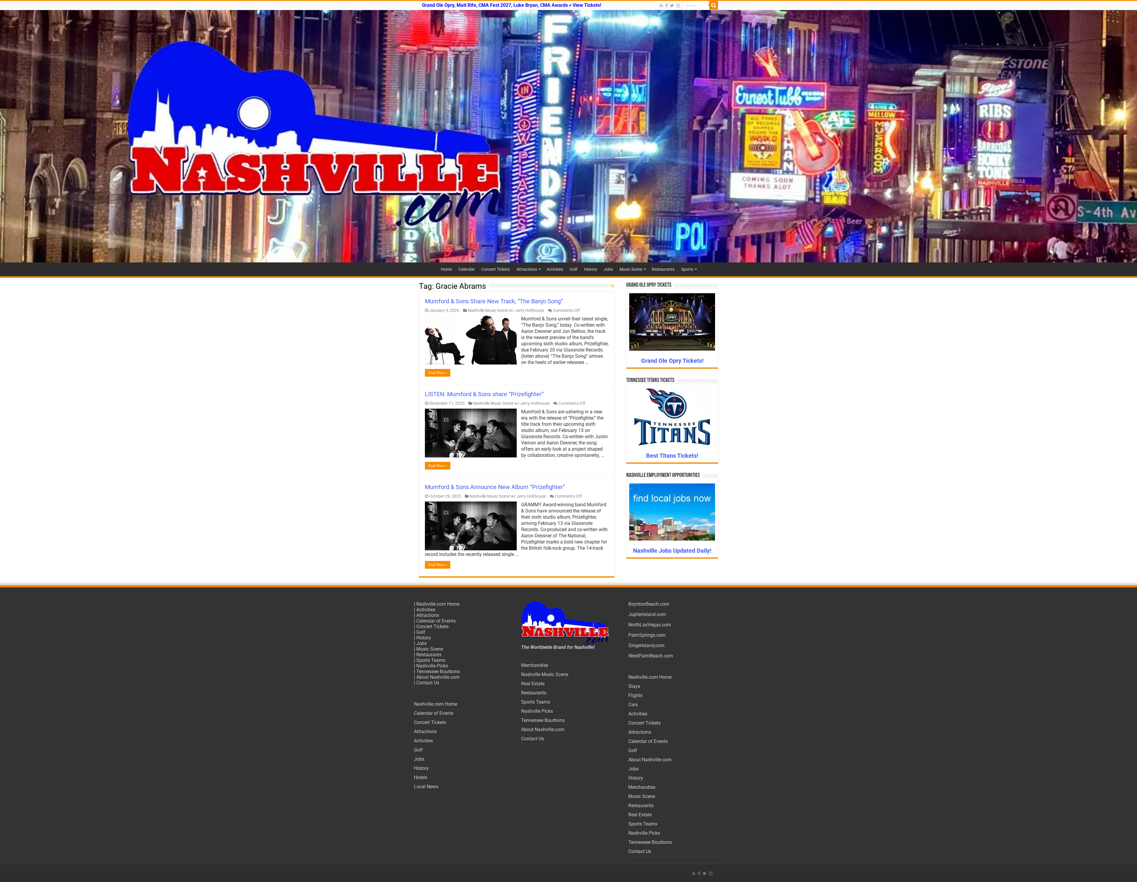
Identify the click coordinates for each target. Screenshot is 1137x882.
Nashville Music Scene (544, 674)
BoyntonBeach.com (648, 604)
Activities (555, 269)
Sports (687, 269)
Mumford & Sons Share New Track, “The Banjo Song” (494, 301)
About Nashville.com (438, 677)
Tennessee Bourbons (438, 671)
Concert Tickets (495, 269)
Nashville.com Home (438, 604)
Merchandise (534, 665)
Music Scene (630, 269)
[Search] (713, 5)
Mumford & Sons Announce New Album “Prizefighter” (495, 487)
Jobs (608, 269)
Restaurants (663, 269)
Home (446, 269)
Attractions (526, 269)
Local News (426, 786)
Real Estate (533, 683)
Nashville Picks (432, 666)
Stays (634, 686)
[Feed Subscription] (612, 285)
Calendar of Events (436, 621)
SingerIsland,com (646, 645)
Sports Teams (430, 660)
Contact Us (427, 683)
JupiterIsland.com (647, 614)
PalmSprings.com (647, 635)
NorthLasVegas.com (649, 625)
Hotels (420, 777)
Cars (633, 704)
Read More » (437, 373)
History (590, 269)
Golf (573, 269)
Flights (635, 695)
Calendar (466, 269)
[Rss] (661, 5)
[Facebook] (666, 5)
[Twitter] (672, 5)
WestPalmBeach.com (650, 656)
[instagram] (678, 5)
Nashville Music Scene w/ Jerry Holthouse (506, 310)
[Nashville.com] (568, 136)
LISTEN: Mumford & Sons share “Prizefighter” (484, 394)
